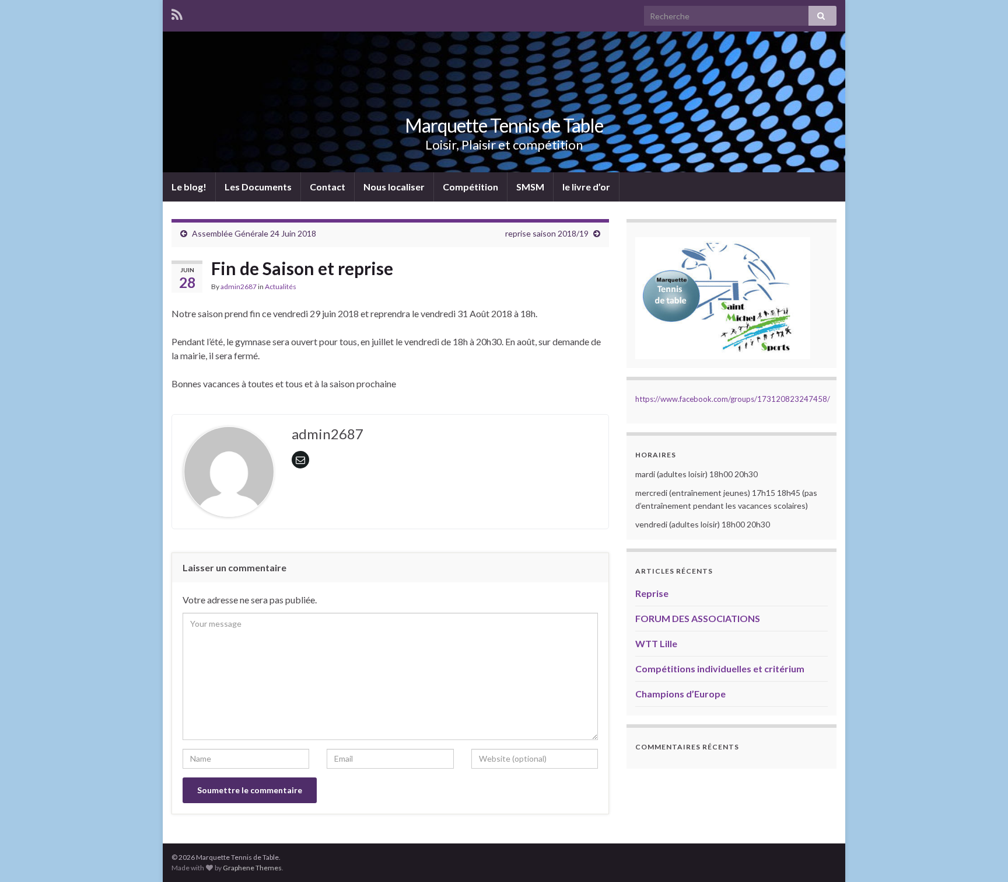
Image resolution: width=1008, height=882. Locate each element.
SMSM (530, 186)
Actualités (280, 286)
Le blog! (189, 186)
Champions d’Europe (680, 693)
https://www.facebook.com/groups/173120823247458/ (732, 399)
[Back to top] (981, 855)
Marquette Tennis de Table (504, 125)
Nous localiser (394, 186)
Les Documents (258, 186)
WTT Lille (656, 643)
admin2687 (238, 286)
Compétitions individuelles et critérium (719, 668)
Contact (327, 186)
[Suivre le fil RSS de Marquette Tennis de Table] (177, 12)
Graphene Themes (252, 867)
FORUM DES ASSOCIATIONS (697, 618)
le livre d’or (586, 186)
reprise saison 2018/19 (547, 233)
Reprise (651, 593)
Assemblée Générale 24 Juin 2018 (254, 233)
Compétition (470, 186)
